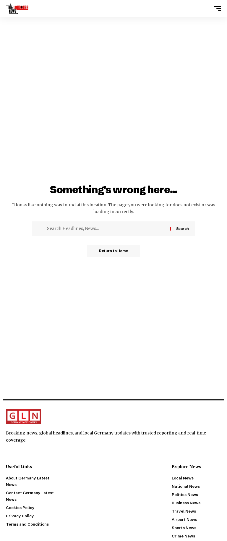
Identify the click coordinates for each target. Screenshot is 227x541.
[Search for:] (106, 228)
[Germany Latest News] (17, 8)
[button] (216, 8)
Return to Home (113, 251)
